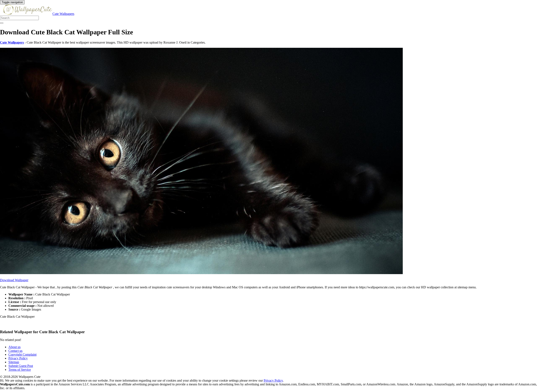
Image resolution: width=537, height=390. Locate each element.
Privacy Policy (18, 358)
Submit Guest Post (20, 366)
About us (14, 347)
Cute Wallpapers (63, 14)
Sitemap (13, 362)
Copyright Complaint (22, 354)
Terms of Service (19, 369)
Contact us (15, 350)
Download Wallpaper (14, 280)
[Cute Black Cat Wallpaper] (201, 273)
